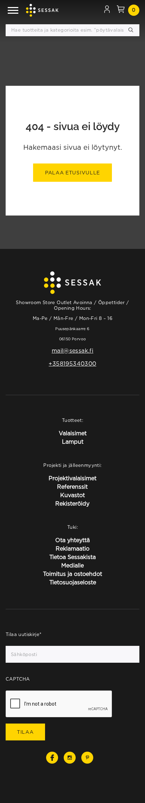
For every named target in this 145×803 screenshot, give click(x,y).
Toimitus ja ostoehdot (72, 574)
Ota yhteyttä (72, 540)
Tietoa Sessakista (72, 557)
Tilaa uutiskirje (24, 634)
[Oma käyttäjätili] (107, 10)
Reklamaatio (72, 548)
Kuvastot (72, 495)
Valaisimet (73, 433)
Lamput (72, 441)
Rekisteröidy (72, 503)
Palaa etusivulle (72, 172)
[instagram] (69, 757)
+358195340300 (72, 363)
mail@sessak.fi (72, 350)
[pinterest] (87, 757)
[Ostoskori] (121, 10)
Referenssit (72, 486)
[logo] (42, 10)
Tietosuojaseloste (72, 582)
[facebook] (52, 757)
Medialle (72, 565)
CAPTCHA (18, 678)
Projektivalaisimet (72, 478)
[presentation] (59, 704)
